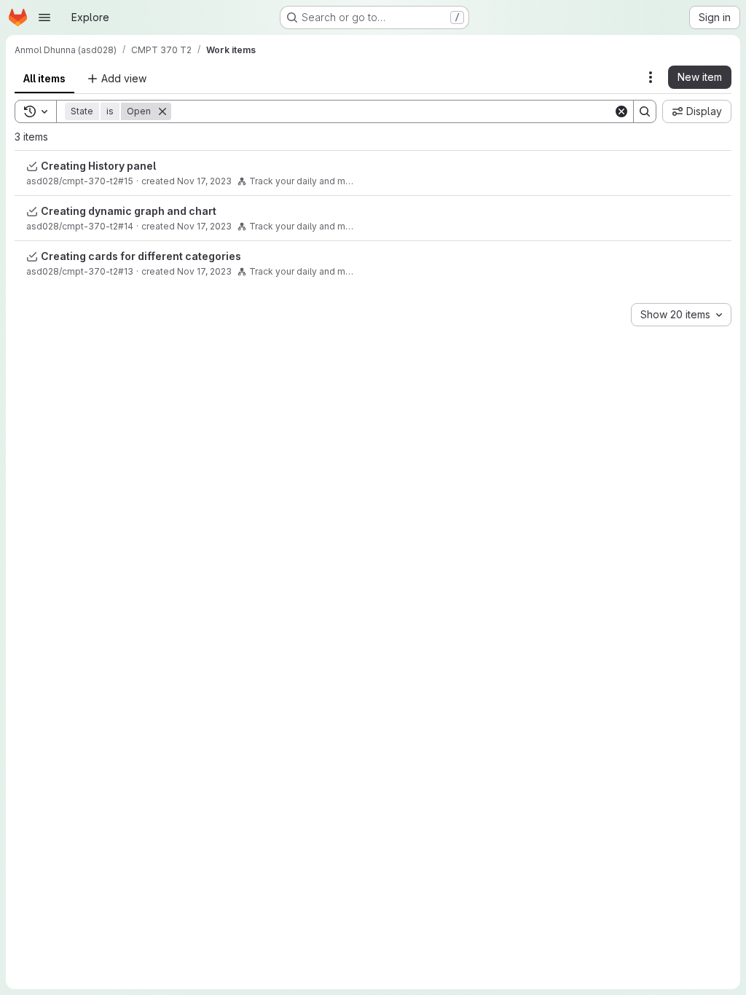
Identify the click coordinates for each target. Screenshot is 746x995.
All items (44, 78)
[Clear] (621, 111)
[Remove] (162, 111)
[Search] (644, 111)
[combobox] (681, 314)
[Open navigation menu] (44, 17)
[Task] (32, 166)
